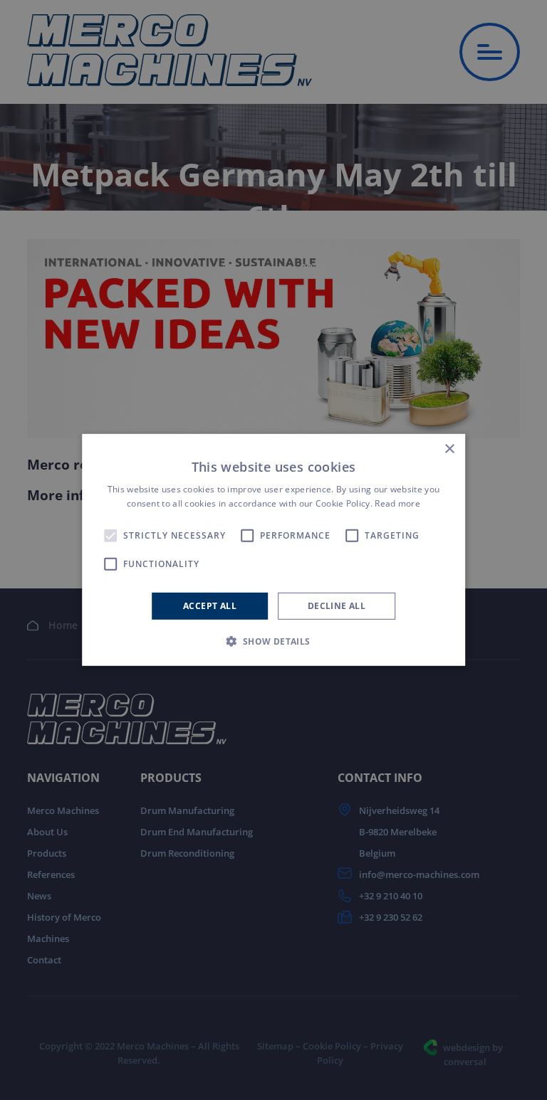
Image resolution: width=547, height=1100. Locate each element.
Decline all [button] (336, 606)
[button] (273, 641)
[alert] (273, 550)
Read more (397, 503)
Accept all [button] (209, 606)
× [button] (449, 449)
